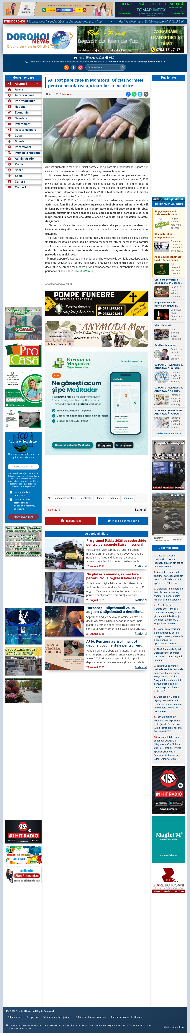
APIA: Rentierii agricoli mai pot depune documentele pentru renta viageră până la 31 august (115, 643)
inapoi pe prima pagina (125, 520)
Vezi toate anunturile (167, 433)
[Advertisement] (23, 249)
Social (19, 176)
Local (18, 135)
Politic (19, 164)
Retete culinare (26, 130)
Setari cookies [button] (15, 1017)
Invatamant (22, 124)
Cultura (20, 181)
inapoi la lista (73, 520)
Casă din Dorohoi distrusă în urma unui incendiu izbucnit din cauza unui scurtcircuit (168, 561)
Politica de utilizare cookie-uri (91, 1017)
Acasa (19, 89)
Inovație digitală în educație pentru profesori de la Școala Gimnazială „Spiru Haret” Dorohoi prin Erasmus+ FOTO (168, 724)
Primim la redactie (28, 153)
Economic (22, 112)
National (20, 107)
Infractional (23, 147)
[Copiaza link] (146, 94)
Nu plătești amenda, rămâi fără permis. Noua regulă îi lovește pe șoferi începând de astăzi (113, 576)
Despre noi (32, 1017)
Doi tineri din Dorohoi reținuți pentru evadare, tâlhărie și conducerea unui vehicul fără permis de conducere (168, 704)
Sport (19, 170)
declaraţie (86, 498)
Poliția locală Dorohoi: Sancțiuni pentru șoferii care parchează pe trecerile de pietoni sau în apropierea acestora (168, 636)
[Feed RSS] (66, 67)
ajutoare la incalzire (65, 498)
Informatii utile (25, 101)
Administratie (24, 158)
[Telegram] (140, 94)
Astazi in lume (25, 95)
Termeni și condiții (120, 1017)
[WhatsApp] (134, 94)
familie (100, 498)
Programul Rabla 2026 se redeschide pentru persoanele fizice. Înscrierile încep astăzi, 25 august (116, 543)
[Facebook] (73, 67)
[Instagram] (80, 67)
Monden (20, 141)
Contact (20, 187)
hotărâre (114, 498)
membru (128, 498)
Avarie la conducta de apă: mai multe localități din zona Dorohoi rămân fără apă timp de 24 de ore (168, 577)
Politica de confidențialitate (57, 1017)
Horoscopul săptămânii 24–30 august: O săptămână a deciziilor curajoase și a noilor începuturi (113, 610)
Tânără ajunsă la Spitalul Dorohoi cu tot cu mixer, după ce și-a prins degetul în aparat (168, 655)
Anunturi (20, 83)
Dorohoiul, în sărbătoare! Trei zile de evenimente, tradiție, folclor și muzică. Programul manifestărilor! (168, 594)
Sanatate (21, 118)
